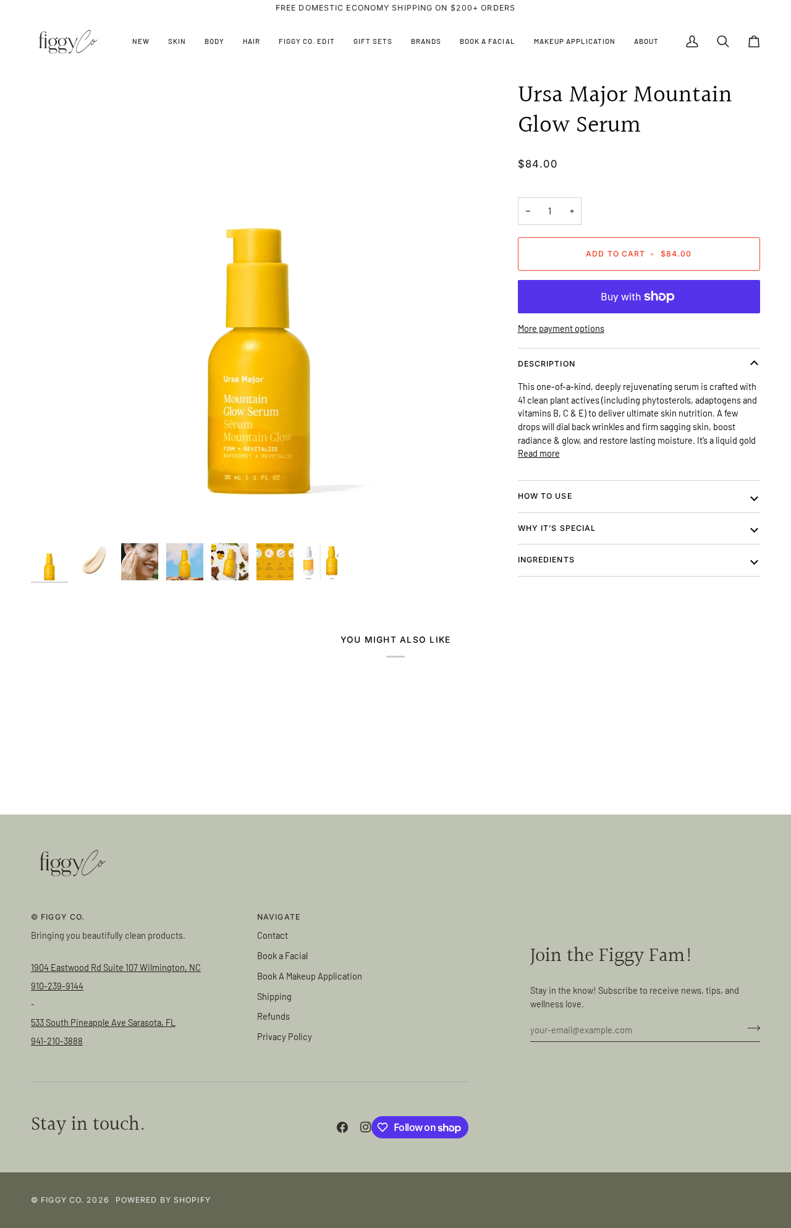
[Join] (750, 1028)
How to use (545, 496)
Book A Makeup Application (309, 975)
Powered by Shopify (163, 1200)
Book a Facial (282, 955)
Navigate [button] (278, 916)
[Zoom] (259, 309)
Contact (272, 935)
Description (546, 363)
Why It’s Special (557, 528)
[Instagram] (365, 1127)
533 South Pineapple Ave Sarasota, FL (103, 1022)
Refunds (273, 1016)
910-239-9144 (57, 985)
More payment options (561, 328)
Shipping (274, 996)
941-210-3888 (57, 1040)
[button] (177, 42)
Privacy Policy (284, 1036)
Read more (539, 453)
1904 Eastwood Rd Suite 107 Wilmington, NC (116, 967)
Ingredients (546, 559)
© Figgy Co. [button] (58, 916)
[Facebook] (342, 1127)
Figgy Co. (62, 1200)
